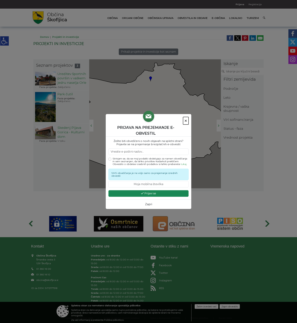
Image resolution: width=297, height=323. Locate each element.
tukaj (183, 164)
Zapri (148, 204)
